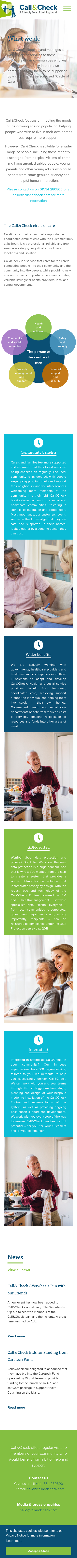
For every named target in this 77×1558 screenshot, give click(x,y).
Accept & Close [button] (38, 1550)
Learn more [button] (14, 1540)
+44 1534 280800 (49, 1483)
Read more (16, 1336)
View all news (19, 1269)
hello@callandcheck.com (45, 1489)
